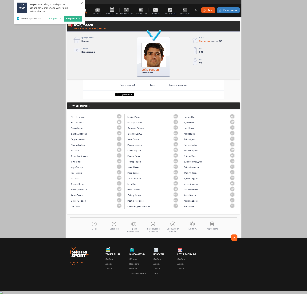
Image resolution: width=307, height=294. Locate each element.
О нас (94, 228)
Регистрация (230, 10)
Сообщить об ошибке (173, 229)
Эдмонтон (204, 41)
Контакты (193, 228)
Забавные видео (137, 273)
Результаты (141, 13)
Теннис (108, 268)
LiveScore (185, 13)
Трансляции (112, 13)
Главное (97, 13)
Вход (210, 10)
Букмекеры (170, 13)
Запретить (55, 18)
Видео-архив (126, 13)
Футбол (109, 259)
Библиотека (80, 28)
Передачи (134, 263)
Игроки (93, 28)
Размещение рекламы (153, 229)
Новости (155, 13)
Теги (155, 273)
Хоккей (102, 28)
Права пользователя (134, 229)
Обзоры (133, 259)
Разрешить (73, 18)
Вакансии (114, 228)
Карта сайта (212, 228)
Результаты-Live (186, 254)
